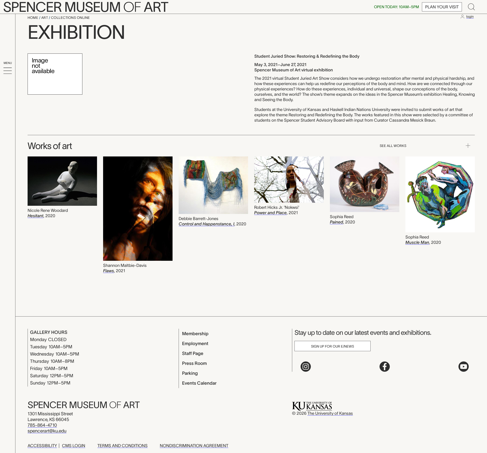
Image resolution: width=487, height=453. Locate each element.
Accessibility (42, 445)
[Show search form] (471, 6)
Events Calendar (199, 383)
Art (45, 18)
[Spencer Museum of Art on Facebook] (385, 366)
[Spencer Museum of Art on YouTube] (463, 366)
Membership (195, 333)
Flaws (108, 270)
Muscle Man (417, 242)
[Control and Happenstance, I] (213, 185)
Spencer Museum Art (84, 405)
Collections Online (70, 18)
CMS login (73, 445)
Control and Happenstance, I (206, 224)
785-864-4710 (42, 425)
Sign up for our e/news (332, 346)
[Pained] (364, 185)
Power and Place (270, 212)
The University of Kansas (330, 413)
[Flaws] (138, 209)
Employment (195, 343)
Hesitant (35, 215)
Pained (336, 222)
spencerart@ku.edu (47, 430)
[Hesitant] (62, 181)
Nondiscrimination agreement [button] (194, 445)
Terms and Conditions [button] (122, 445)
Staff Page (192, 353)
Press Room (194, 363)
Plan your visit (442, 7)
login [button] (470, 16)
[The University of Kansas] (312, 406)
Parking (190, 373)
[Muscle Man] (440, 195)
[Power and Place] (289, 180)
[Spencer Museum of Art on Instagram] (306, 366)
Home (33, 18)
